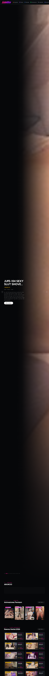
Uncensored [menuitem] (34, 2)
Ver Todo (40, 602)
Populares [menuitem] (16, 2)
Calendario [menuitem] (41, 2)
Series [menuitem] (22, 2)
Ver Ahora (9, 300)
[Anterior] (2, 292)
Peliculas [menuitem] (27, 2)
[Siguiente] (46, 292)
